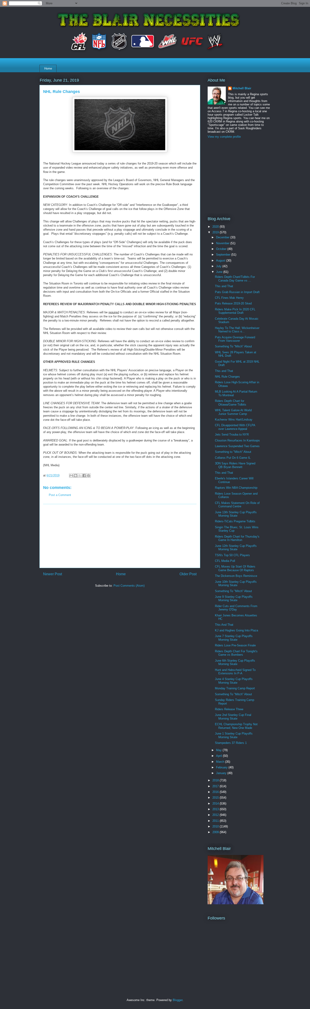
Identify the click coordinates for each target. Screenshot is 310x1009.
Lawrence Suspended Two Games (237, 446)
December (223, 237)
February (222, 767)
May (219, 750)
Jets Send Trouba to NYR (232, 434)
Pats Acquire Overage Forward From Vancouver (235, 339)
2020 (216, 226)
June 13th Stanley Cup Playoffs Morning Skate (236, 514)
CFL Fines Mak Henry (229, 297)
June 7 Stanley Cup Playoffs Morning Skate (234, 637)
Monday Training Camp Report (235, 688)
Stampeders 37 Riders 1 (231, 743)
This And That (224, 624)
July (219, 266)
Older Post (188, 574)
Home (48, 68)
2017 (216, 786)
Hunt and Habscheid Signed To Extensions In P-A (235, 671)
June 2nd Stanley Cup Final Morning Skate (233, 716)
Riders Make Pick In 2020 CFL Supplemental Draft (235, 311)
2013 (216, 809)
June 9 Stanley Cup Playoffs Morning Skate (234, 598)
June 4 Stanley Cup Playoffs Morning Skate (234, 680)
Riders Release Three (229, 709)
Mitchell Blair (242, 88)
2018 (216, 780)
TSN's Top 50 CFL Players (232, 555)
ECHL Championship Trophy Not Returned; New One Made (236, 726)
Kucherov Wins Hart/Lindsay (233, 419)
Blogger (177, 1000)
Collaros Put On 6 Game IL (233, 457)
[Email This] (71, 475)
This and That (224, 286)
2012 (216, 815)
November (223, 243)
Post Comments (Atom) (129, 585)
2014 (216, 803)
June (219, 272)
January (221, 773)
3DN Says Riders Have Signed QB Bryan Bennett (235, 465)
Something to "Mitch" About (233, 451)
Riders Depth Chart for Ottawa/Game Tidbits (230, 402)
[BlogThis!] (75, 475)
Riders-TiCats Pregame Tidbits (235, 521)
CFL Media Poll (225, 561)
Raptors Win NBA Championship (236, 487)
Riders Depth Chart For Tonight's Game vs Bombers (236, 653)
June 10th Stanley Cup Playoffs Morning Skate (236, 583)
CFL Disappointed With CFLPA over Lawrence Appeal (235, 427)
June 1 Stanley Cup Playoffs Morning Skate (234, 735)
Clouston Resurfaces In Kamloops (237, 440)
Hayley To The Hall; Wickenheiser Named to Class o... (237, 329)
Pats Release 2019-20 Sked (233, 303)
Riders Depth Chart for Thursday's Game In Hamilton (237, 538)
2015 (216, 797)
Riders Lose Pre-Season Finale (235, 645)
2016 (216, 792)
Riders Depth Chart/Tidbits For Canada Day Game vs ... (235, 278)
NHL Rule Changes (227, 376)
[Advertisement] (120, 536)
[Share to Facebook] (84, 475)
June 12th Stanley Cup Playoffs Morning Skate (236, 547)
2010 (216, 826)
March (220, 761)
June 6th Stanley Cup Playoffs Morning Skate (235, 662)
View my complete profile (224, 136)
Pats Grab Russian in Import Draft (237, 292)
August (221, 260)
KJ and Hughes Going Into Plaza (236, 630)
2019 (216, 232)
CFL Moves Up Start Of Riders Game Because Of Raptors (235, 568)
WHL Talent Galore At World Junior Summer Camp (233, 412)
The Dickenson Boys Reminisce (236, 576)
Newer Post (52, 574)
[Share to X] (80, 475)
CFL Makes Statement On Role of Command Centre (237, 504)
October (221, 249)
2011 (216, 820)
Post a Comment (60, 495)
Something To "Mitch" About (233, 346)
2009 (216, 832)
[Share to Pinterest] (88, 475)
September (223, 254)
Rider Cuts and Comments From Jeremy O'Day (236, 607)
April (219, 755)
